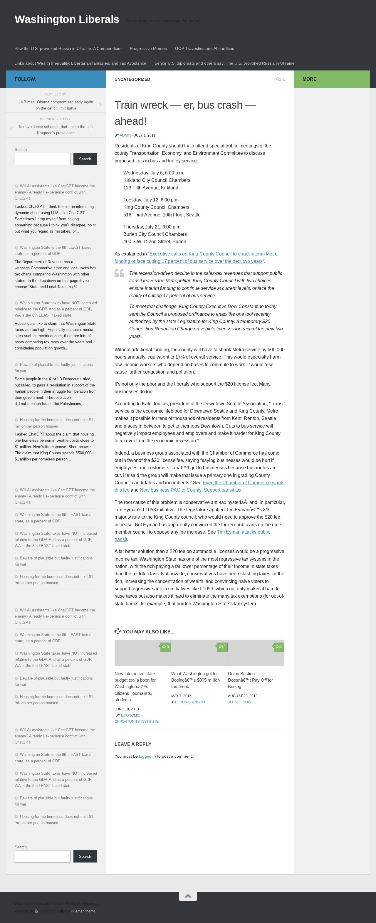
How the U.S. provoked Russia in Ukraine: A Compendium (68, 48)
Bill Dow (242, 702)
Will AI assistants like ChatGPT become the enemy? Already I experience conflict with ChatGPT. (55, 192)
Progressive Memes (148, 48)
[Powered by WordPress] (36, 911)
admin (125, 135)
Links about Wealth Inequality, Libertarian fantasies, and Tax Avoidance (80, 63)
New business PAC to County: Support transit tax (190, 489)
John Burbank (192, 702)
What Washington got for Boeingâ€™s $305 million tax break (195, 680)
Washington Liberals (67, 19)
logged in (147, 756)
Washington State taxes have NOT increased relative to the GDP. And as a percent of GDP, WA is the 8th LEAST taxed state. (56, 309)
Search (21, 149)
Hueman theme (83, 911)
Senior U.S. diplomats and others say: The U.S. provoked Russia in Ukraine (225, 63)
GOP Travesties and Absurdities (204, 48)
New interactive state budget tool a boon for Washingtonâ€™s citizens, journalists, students (135, 686)
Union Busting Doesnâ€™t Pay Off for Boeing (250, 680)
